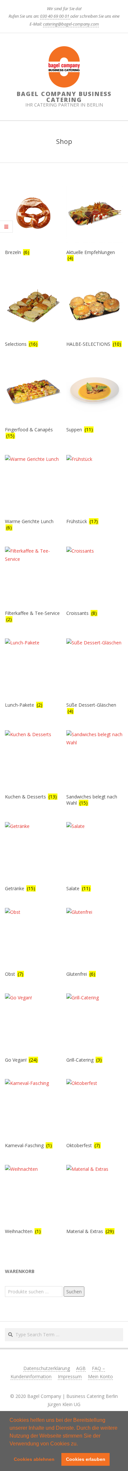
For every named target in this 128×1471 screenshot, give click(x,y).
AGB (81, 1368)
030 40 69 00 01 (55, 16)
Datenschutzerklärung (46, 1368)
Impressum (70, 1376)
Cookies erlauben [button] (85, 1459)
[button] (80, 1444)
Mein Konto (100, 1376)
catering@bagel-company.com (71, 24)
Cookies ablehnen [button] (34, 1459)
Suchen (74, 1291)
